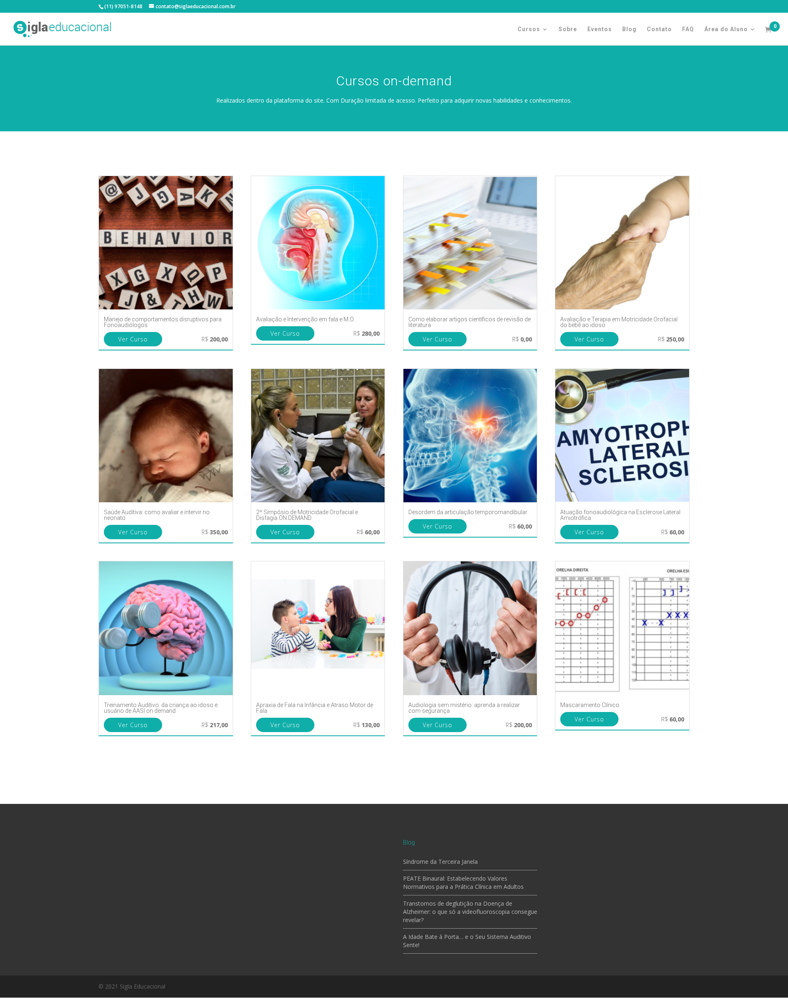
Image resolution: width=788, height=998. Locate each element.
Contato (659, 29)
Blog (629, 29)
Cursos (529, 29)
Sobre (568, 29)
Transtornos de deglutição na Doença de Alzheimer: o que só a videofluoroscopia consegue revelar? (470, 912)
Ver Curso (133, 339)
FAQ (688, 29)
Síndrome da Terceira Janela (440, 861)
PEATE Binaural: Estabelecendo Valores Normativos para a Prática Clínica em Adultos (463, 882)
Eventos (599, 29)
